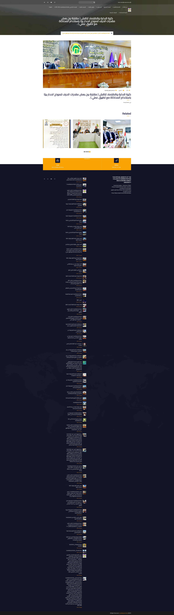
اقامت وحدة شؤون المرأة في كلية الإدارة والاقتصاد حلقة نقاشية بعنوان (74, 179)
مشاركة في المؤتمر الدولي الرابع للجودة (75, 270)
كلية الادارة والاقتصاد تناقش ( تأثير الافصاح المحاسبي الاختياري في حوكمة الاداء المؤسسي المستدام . (74, 282)
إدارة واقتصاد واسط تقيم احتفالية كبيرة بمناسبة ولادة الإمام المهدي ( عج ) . (74, 324)
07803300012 (87, 159)
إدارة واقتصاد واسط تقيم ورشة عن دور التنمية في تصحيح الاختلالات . (74, 350)
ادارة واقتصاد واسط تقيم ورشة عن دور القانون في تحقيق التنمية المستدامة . (74, 356)
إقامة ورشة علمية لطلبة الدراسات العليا (74, 276)
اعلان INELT (79, 300)
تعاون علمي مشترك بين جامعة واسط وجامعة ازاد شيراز (74, 518)
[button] (90, 151)
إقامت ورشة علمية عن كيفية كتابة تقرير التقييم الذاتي (74, 227)
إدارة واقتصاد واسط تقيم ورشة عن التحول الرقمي (75, 331)
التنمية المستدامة (123, 13)
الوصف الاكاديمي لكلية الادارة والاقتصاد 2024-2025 (66, 7)
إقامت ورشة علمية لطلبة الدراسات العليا (74, 304)
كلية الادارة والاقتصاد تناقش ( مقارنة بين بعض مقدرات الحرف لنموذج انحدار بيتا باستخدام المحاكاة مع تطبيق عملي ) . (74, 251)
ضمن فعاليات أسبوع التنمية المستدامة (74, 398)
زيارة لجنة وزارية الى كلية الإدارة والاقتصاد (75, 545)
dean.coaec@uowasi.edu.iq (124, 2)
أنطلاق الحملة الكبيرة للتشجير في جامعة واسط (74, 233)
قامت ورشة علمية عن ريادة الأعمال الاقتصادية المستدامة (74, 407)
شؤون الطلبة (91, 7)
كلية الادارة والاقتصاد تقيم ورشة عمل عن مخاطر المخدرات (74, 210)
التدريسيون (99, 7)
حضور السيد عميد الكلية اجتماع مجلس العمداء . (74, 344)
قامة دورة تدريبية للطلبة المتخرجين (75, 199)
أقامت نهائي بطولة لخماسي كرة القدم (74, 244)
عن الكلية (125, 7)
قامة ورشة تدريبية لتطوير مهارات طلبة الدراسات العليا (74, 258)
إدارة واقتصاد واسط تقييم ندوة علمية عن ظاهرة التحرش (74, 531)
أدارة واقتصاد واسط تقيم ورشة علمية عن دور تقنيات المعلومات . (74, 374)
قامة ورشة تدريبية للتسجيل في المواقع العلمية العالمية (74, 288)
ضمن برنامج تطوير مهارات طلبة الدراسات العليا (75, 486)
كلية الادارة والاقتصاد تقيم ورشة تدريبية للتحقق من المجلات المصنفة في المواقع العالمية (74, 511)
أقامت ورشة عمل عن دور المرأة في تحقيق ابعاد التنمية (74, 264)
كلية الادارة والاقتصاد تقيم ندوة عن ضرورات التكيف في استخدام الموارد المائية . (74, 337)
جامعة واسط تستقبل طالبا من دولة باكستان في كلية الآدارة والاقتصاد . (74, 392)
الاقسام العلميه (117, 7)
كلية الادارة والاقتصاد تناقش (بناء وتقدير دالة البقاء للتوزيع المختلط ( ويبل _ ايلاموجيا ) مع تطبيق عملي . (74, 318)
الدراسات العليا (83, 7)
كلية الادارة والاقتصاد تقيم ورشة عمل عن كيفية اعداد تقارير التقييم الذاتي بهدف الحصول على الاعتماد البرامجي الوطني (74, 503)
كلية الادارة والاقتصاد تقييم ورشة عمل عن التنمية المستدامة (74, 386)
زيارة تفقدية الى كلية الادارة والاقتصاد (74, 550)
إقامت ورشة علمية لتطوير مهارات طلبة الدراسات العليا (74, 239)
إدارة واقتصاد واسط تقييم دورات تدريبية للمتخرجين (74, 204)
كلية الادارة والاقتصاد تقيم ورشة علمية (74, 216)
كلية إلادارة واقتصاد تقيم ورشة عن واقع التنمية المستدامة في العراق (75, 413)
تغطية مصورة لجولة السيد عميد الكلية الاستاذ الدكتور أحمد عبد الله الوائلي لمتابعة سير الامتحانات (74, 538)
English (50, 7)
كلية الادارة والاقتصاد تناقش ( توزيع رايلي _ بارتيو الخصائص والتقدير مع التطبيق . (74, 310)
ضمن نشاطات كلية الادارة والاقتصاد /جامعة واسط (74, 185)
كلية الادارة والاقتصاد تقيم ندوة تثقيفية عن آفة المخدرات (73, 294)
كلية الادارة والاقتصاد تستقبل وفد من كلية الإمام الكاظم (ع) (74, 380)
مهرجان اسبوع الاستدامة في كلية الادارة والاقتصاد (75, 419)
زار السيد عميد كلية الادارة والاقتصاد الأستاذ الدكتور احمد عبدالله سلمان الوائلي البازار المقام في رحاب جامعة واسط (74, 468)
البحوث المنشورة (107, 7)
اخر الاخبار (113, 90)
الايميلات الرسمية (113, 13)
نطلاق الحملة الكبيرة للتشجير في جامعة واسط (74, 221)
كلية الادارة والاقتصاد (77, 402)
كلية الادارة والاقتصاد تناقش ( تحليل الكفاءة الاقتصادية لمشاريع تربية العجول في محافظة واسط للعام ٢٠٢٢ (74, 525)
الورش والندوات (107, 90)
